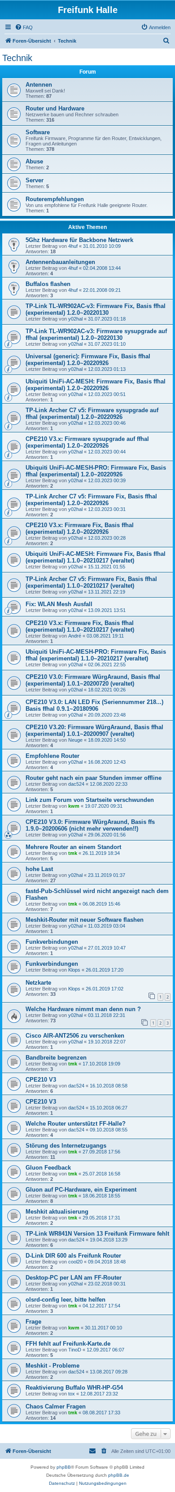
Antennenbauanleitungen (60, 262)
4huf (73, 246)
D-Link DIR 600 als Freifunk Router (73, 1255)
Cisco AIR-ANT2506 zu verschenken (75, 1035)
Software (38, 132)
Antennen (39, 84)
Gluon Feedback (48, 1167)
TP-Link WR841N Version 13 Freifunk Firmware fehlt (97, 1233)
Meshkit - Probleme (52, 1365)
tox (71, 1393)
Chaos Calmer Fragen (56, 1406)
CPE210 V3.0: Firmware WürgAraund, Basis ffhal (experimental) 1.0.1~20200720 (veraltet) (93, 680)
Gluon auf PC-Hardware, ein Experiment (81, 1189)
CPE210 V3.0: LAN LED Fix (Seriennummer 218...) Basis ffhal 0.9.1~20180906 (94, 705)
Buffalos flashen (48, 284)
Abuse (34, 161)
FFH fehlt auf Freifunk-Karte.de (68, 1343)
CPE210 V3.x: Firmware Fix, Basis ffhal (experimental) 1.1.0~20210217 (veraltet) (80, 626)
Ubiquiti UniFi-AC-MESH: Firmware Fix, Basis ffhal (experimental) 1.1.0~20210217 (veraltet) (96, 557)
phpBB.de (118, 1475)
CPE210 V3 (41, 1079)
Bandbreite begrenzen (56, 1057)
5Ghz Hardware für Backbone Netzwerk (79, 240)
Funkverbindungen (52, 941)
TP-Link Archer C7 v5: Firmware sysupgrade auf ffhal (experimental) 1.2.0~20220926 (92, 413)
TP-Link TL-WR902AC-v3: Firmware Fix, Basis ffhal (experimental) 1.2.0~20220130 (96, 309)
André (74, 635)
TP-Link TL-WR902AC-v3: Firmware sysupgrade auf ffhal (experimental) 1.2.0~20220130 (96, 334)
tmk (72, 853)
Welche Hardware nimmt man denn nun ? (83, 1009)
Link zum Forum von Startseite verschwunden (90, 800)
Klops (74, 970)
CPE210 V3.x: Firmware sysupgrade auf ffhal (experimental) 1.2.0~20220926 (87, 442)
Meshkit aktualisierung (57, 1211)
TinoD (74, 1349)
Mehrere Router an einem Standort (73, 847)
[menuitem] (24, 27)
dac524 (76, 784)
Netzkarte (38, 982)
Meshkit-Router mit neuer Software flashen (85, 919)
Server (35, 180)
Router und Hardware (55, 108)
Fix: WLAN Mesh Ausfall (59, 604)
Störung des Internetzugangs (66, 1145)
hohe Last (39, 869)
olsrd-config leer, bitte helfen (65, 1299)
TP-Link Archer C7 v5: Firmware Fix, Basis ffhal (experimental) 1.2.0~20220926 (91, 499)
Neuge (75, 740)
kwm (73, 806)
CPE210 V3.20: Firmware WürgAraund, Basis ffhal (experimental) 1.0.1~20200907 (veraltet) (94, 730)
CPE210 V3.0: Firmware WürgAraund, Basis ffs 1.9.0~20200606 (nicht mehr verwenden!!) (90, 825)
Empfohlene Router (52, 756)
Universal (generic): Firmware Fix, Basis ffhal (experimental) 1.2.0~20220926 (88, 359)
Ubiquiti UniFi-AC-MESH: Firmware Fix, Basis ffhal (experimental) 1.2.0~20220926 (96, 385)
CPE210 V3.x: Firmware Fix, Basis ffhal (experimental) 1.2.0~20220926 (80, 528)
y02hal (75, 318)
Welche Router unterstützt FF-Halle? (76, 1123)
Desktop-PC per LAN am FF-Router (74, 1277)
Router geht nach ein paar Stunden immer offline (94, 778)
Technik (17, 58)
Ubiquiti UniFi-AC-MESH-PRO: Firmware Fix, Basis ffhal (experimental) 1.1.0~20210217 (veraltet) (96, 655)
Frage (33, 1321)
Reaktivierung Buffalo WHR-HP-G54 (74, 1387)
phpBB (64, 1467)
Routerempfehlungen (55, 199)
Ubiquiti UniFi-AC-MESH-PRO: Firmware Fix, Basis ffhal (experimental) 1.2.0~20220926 (96, 471)
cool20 (75, 1261)
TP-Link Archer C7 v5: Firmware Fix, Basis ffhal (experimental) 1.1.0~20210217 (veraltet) (91, 582)
